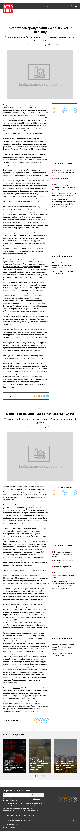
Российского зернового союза (24, 306)
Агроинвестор (21, 11)
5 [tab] (44, 776)
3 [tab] (40, 776)
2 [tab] (37, 776)
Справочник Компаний (58, 11)
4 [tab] (42, 776)
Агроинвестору (30, 241)
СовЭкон (7, 376)
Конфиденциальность (8, 826)
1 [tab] (35, 776)
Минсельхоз (27, 123)
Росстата (16, 688)
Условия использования (9, 827)
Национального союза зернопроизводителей (21, 267)
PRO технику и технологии (38, 11)
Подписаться (37, 795)
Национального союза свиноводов (28, 243)
